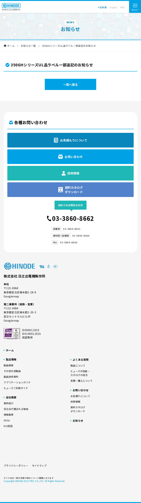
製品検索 (9, 365)
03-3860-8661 (72, 228)
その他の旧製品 (12, 371)
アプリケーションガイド (17, 382)
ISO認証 (8, 426)
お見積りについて (80, 396)
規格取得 (9, 414)
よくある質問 (81, 359)
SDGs (7, 420)
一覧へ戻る (70, 84)
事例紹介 (9, 403)
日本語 (103, 7)
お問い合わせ (81, 390)
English (113, 7)
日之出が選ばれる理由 (16, 409)
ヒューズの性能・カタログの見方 (80, 373)
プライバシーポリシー (16, 465)
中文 (122, 7)
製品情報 (11, 359)
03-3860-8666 (81, 235)
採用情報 (75, 401)
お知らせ (78, 420)
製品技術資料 (11, 376)
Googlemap (11, 296)
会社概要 (11, 397)
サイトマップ (39, 465)
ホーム (11, 45)
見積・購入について (81, 380)
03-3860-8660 (68, 242)
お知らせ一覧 (28, 45)
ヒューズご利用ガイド (16, 388)
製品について (77, 365)
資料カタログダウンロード (77, 409)
